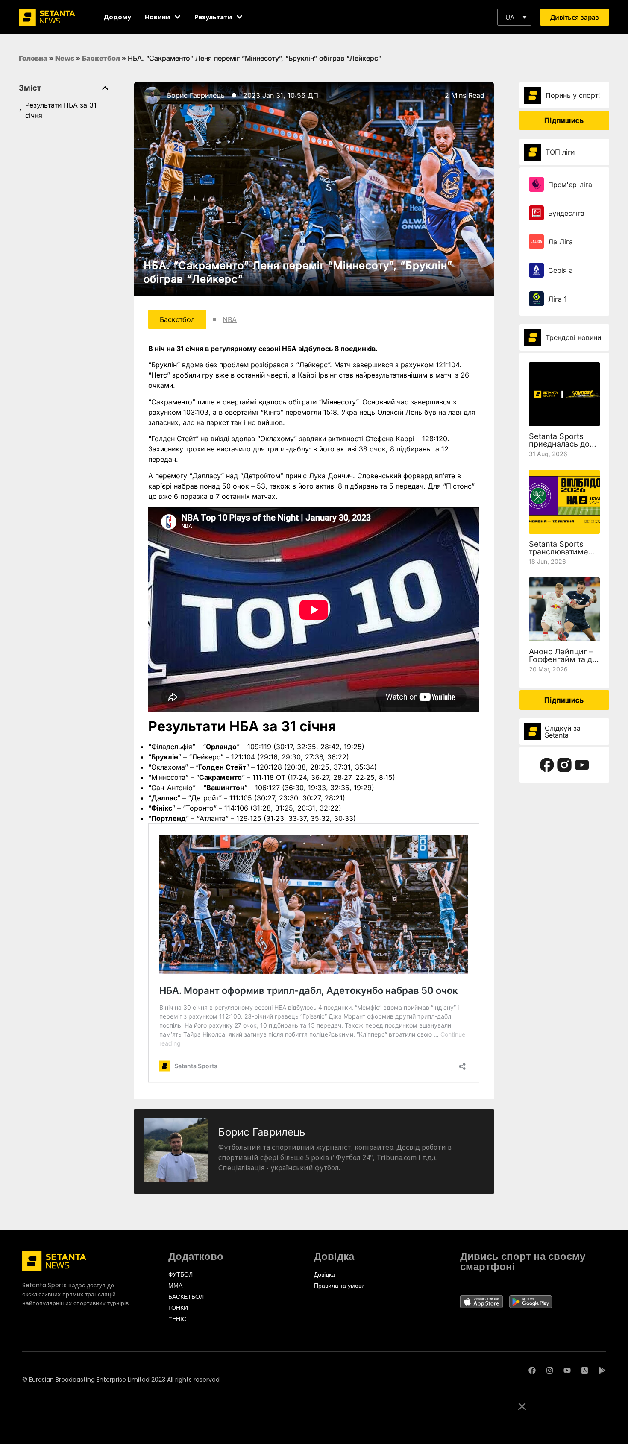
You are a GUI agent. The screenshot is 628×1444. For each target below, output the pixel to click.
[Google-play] (602, 1370)
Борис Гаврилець (196, 95)
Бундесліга (566, 213)
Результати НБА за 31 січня (61, 110)
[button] (514, 17)
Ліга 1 (557, 299)
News (64, 58)
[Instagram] (549, 1370)
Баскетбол (101, 58)
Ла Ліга (560, 241)
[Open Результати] (239, 17)
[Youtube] (567, 1370)
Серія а (560, 270)
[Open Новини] (177, 17)
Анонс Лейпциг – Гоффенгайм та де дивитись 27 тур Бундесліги (563, 663)
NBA (230, 319)
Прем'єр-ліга (570, 184)
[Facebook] (532, 1370)
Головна (33, 58)
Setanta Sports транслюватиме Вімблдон (558, 551)
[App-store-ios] (584, 1370)
